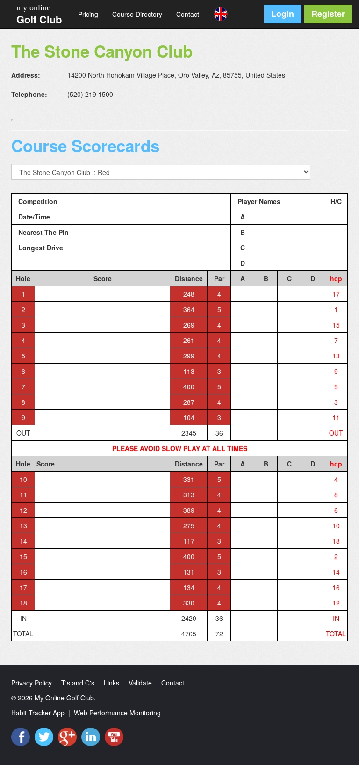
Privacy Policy (31, 682)
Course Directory (137, 14)
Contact (187, 14)
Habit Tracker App (38, 712)
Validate (140, 682)
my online (33, 7)
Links (111, 682)
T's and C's (77, 682)
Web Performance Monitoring (117, 712)
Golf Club (39, 19)
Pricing (88, 14)
